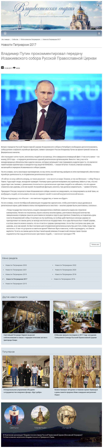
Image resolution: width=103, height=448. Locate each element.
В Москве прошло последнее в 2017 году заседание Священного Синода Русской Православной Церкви (76, 336)
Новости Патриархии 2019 (16, 274)
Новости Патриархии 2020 (65, 270)
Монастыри (40, 427)
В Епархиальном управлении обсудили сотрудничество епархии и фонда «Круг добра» (23, 391)
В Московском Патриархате (30, 39)
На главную (6, 39)
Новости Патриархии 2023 (16, 265)
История (66, 427)
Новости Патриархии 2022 (65, 265)
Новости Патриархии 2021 (16, 270)
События (15, 39)
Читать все (95, 244)
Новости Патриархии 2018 (65, 274)
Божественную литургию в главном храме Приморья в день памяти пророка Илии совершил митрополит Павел (76, 392)
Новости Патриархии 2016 (64, 279)
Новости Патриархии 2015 (16, 284)
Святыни (14, 427)
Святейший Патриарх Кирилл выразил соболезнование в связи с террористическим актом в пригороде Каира (25, 337)
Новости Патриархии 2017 (51, 39)
